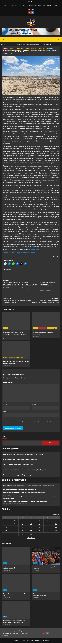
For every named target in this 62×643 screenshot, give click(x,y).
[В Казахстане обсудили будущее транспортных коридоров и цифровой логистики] (16, 321)
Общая (5, 563)
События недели (31, 5)
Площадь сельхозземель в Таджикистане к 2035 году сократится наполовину (11, 284)
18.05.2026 (6, 365)
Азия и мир (7, 5)
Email (34, 405)
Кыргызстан (21, 357)
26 (47, 531)
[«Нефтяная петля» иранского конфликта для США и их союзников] (16, 556)
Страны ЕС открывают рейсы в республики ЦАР (18, 464)
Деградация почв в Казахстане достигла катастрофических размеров (30, 284)
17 (31, 527)
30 (22, 534)
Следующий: (45, 300)
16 (22, 527)
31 (31, 534)
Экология (50, 48)
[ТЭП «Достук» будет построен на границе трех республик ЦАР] (16, 350)
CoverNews (37, 640)
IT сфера (55, 5)
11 (39, 524)
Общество (55, 328)
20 (56, 527)
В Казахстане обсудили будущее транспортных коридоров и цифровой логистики (15, 334)
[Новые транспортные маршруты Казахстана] (46, 321)
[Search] (58, 39)
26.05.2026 (6, 338)
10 (31, 524)
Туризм (49, 5)
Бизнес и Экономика (13, 48)
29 (14, 534)
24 (31, 531)
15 (14, 527)
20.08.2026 (6, 597)
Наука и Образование (28, 48)
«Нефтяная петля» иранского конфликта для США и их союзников (23, 454)
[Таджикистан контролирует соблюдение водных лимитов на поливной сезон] (16, 610)
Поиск (4, 436)
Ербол (5, 496)
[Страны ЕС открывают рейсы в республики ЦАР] (16, 583)
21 (6, 531)
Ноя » (33, 538)
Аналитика (22, 5)
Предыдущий (17, 300)
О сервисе (5, 635)
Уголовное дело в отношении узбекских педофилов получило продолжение (31, 485)
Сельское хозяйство (43, 48)
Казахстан (21, 48)
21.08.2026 (6, 570)
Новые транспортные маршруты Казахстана (43, 333)
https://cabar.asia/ (33, 249)
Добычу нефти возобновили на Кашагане (15, 501)
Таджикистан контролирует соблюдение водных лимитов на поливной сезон (26, 475)
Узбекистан (16, 633)
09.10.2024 (7, 53)
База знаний (31, 9)
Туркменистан (6, 633)
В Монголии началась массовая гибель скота (22, 489)
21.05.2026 (36, 336)
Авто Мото (14, 5)
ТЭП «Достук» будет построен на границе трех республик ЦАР (16, 362)
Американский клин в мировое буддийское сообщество (20, 459)
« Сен (29, 538)
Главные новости (42, 328)
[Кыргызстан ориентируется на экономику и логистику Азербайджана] (46, 583)
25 (39, 531)
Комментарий (8, 382)
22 (14, 531)
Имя (5, 405)
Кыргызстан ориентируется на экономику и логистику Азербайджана (24, 469)
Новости (36, 48)
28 (6, 534)
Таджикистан (23, 631)
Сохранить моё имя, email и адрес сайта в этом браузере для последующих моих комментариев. (30, 422)
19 (47, 527)
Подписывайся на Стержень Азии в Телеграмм (19, 253)
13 (56, 524)
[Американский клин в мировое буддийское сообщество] (46, 556)
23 (22, 531)
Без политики (41, 5)
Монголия (24, 633)
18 (39, 527)
